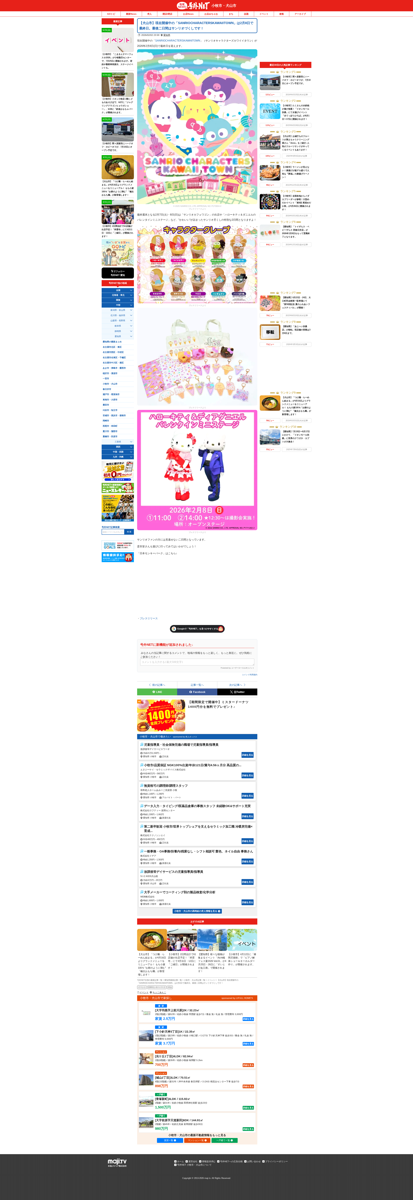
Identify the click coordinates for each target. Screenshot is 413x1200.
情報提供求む (209, 1161)
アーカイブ (300, 14)
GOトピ (111, 14)
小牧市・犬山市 (224, 6)
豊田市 (106, 405)
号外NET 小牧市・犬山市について (194, 1165)
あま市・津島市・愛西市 (114, 368)
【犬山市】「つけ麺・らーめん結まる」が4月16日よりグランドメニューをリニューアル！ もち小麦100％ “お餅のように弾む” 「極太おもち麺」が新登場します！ (118, 188)
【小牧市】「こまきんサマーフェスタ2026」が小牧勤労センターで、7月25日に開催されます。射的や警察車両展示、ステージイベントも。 (117, 61)
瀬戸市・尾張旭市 (111, 394)
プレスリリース (149, 618)
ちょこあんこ (159, 992)
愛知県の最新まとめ (112, 342)
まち (231, 14)
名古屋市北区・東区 (112, 347)
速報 (281, 14)
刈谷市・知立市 (110, 410)
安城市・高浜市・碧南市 (114, 415)
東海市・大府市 (110, 400)
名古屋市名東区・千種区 (114, 357)
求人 (149, 14)
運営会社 (192, 1161)
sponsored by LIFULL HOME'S (237, 998)
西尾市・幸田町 (110, 426)
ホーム (180, 1161)
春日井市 (107, 389)
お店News (188, 14)
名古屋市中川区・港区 (113, 363)
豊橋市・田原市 (110, 436)
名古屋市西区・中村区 (113, 352)
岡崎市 (106, 421)
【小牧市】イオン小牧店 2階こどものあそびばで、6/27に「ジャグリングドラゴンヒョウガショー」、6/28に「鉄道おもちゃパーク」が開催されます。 (117, 106)
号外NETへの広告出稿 (231, 1161)
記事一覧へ (197, 684)
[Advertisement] (285, 40)
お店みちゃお (211, 14)
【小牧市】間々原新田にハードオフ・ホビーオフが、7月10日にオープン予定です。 (296, 80)
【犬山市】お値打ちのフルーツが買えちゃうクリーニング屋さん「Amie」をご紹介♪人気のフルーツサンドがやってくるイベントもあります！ (295, 143)
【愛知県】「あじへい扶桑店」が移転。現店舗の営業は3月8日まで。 (296, 329)
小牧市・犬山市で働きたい (155, 736)
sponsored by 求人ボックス (185, 737)
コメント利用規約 (249, 675)
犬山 (170, 987)
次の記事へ (235, 684)
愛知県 (166, 35)
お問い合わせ (254, 1161)
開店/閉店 (167, 14)
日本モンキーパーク (157, 987)
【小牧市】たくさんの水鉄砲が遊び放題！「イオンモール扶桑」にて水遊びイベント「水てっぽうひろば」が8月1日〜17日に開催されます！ (295, 112)
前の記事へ (158, 684)
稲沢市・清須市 (110, 373)
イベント (263, 14)
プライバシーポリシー (276, 1161)
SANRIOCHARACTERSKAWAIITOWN (177, 40)
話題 (246, 14)
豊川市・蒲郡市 (110, 431)
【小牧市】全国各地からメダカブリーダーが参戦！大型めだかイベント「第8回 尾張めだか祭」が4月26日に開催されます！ (296, 203)
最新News (131, 14)
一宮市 (106, 378)
